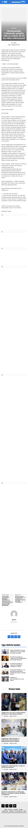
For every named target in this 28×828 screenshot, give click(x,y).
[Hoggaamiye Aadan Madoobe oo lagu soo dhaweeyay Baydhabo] (14, 755)
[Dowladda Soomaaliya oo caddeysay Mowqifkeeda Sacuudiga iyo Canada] (5, 665)
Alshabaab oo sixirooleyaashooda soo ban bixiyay (17, 679)
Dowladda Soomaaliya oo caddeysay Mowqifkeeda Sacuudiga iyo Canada (16, 665)
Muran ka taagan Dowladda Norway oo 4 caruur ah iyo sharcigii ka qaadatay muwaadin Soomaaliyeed (20, 599)
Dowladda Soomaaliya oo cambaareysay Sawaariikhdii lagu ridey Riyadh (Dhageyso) (18, 658)
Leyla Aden (6, 716)
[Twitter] (12, 636)
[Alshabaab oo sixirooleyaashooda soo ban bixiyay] (5, 679)
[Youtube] (14, 805)
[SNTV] (14, 613)
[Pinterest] (15, 636)
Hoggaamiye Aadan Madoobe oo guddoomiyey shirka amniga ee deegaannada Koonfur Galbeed (10, 740)
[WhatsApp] (19, 636)
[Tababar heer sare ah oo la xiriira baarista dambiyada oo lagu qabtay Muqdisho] (14, 702)
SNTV (15, 42)
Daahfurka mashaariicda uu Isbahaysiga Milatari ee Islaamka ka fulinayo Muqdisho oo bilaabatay (13, 793)
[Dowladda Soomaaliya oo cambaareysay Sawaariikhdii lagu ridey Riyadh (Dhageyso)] (5, 658)
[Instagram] (6, 805)
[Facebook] (9, 636)
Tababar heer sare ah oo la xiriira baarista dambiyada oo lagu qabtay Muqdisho (13, 713)
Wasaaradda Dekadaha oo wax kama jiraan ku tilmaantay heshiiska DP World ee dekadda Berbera (18, 672)
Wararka (14, 28)
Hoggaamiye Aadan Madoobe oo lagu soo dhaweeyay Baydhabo (13, 766)
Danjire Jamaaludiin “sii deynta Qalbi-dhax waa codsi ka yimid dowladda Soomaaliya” (17, 651)
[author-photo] (2, 716)
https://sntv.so (14, 622)
